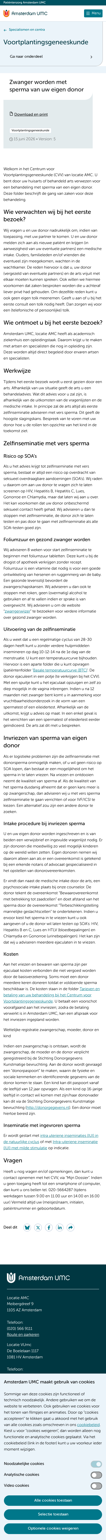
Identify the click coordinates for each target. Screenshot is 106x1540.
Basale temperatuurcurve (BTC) (60, 670)
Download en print (31, 115)
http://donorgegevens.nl (48, 1108)
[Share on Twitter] (38, 1228)
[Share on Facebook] (49, 1228)
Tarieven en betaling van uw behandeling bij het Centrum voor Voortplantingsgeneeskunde (51, 995)
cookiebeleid (88, 1425)
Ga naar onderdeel (26, 57)
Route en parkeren (23, 1335)
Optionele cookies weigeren (53, 1529)
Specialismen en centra (27, 30)
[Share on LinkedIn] (60, 1228)
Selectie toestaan (53, 1514)
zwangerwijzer (17, 612)
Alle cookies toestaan (53, 1501)
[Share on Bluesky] (27, 1228)
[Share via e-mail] (70, 1228)
